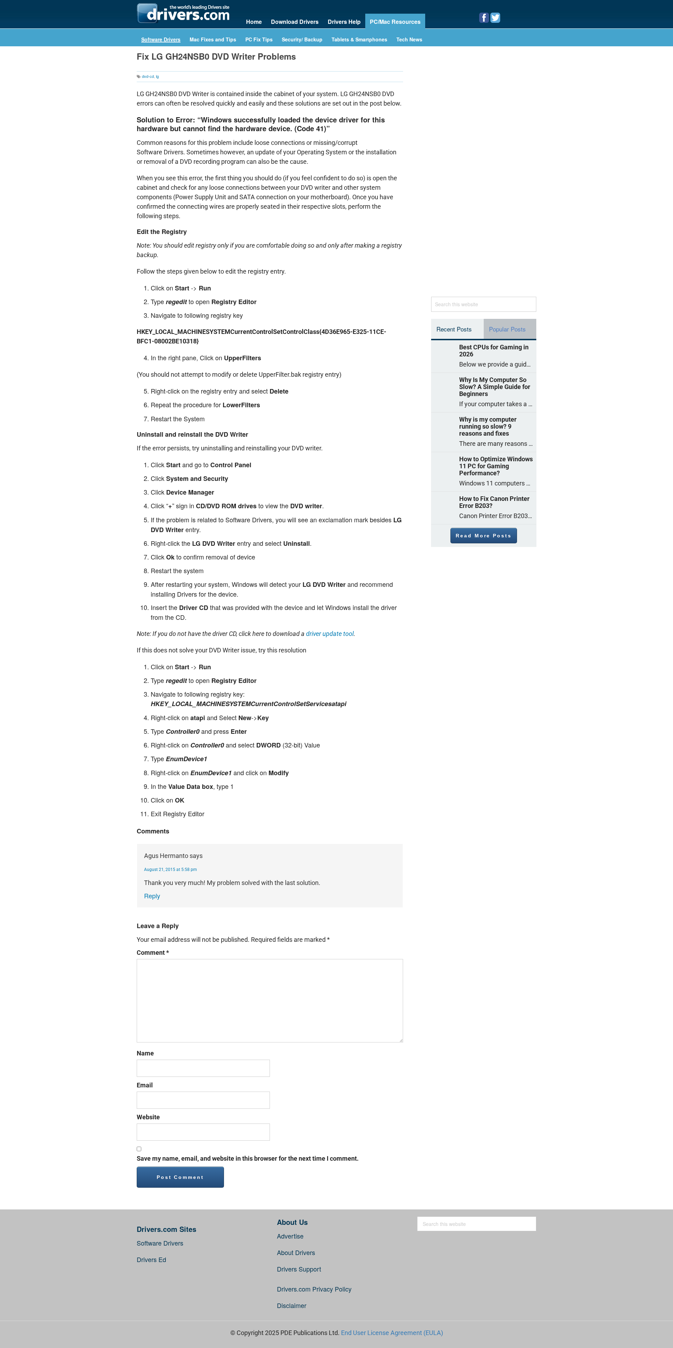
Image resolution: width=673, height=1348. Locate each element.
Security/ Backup (302, 39)
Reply (152, 895)
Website (148, 1117)
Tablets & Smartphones (359, 39)
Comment (153, 952)
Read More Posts (483, 535)
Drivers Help (344, 22)
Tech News (409, 39)
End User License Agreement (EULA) (392, 1332)
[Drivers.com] (183, 13)
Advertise (290, 1235)
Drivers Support (299, 1268)
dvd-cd (148, 76)
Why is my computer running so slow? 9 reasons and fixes (488, 426)
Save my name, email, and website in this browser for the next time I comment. (248, 1158)
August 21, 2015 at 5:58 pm (170, 869)
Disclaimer (291, 1305)
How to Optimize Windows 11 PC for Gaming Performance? (496, 466)
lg (157, 76)
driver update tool (330, 633)
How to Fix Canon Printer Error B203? (494, 502)
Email (145, 1085)
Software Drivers (161, 39)
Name (145, 1053)
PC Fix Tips (259, 39)
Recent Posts (454, 328)
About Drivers (296, 1252)
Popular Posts (507, 328)
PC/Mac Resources (395, 22)
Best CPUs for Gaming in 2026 (494, 351)
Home (254, 22)
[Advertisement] (483, 175)
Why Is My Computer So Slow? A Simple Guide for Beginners (494, 386)
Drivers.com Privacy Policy (314, 1288)
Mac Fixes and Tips (213, 39)
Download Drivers (295, 22)
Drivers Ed (151, 1259)
